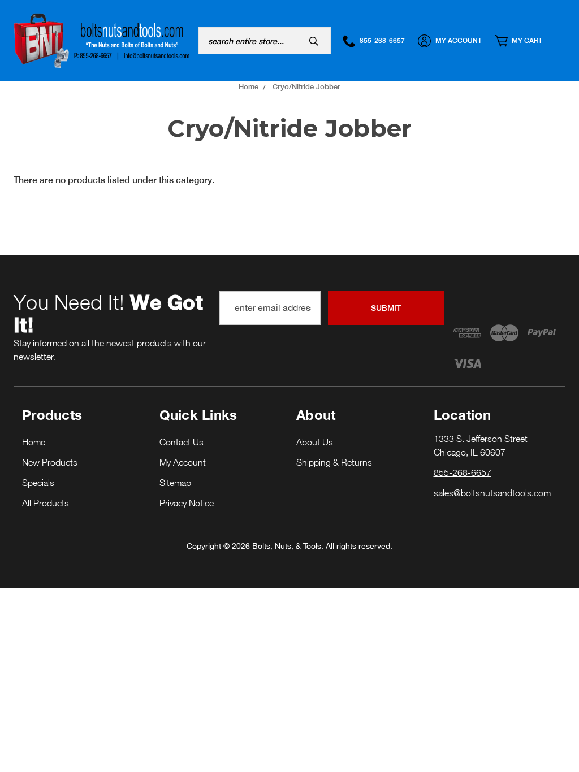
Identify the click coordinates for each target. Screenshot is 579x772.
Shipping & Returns (334, 462)
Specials (38, 483)
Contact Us (181, 442)
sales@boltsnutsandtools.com (492, 493)
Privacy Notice (186, 503)
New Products (49, 462)
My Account (458, 41)
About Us (314, 442)
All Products (45, 503)
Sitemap (175, 483)
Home (33, 442)
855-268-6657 (382, 41)
